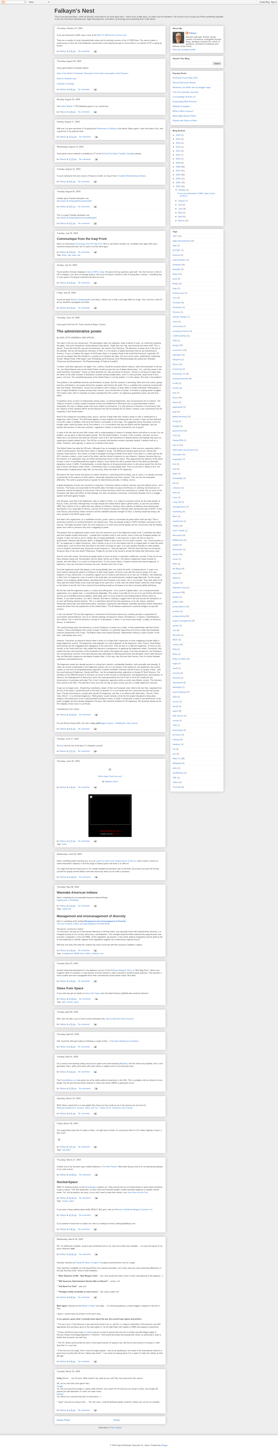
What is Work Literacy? (183, 111)
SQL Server (178, 716)
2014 (178, 143)
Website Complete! (181, 106)
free (174, 393)
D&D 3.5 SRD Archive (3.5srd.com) (111, 35)
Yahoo (175, 782)
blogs (64, 255)
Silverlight (177, 687)
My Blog (176, 568)
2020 (178, 135)
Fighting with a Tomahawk (67, 900)
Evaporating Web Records (185, 101)
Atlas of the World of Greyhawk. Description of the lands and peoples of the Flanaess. (93, 73)
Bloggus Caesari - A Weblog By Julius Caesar (118, 723)
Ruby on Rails (179, 659)
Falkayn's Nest (74, 11)
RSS (175, 649)
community (178, 326)
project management (182, 621)
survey (176, 720)
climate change (179, 317)
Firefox (176, 388)
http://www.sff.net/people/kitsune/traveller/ (74, 201)
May (180, 212)
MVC (175, 564)
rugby (175, 663)
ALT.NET (177, 250)
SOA (175, 697)
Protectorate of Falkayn (106, 128)
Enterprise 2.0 (179, 374)
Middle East (79, 953)
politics (88, 953)
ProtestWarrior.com (69, 1080)
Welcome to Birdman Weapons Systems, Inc (134, 1209)
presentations (179, 606)
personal (177, 592)
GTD (175, 435)
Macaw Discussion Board (184, 82)
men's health (178, 530)
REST (175, 640)
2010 (178, 159)
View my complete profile (184, 49)
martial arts (66, 909)
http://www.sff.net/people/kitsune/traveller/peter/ (77, 218)
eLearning (177, 369)
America (176, 255)
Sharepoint (178, 682)
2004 (178, 182)
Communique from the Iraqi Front (82, 239)
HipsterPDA (178, 440)
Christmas (177, 307)
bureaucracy (178, 293)
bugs (175, 288)
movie (175, 554)
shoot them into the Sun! (137, 1192)
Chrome (176, 312)
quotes (176, 625)
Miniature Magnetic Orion (120, 970)
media (175, 526)
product (176, 611)
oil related (88, 1332)
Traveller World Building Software (132, 176)
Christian (177, 302)
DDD (175, 340)
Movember (177, 549)
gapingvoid (178, 407)
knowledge (177, 478)
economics (177, 350)
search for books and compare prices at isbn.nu (116, 861)
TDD (175, 725)
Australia (177, 264)
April (180, 216)
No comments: (84, 51)
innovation (177, 454)
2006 (178, 175)
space (76, 1002)
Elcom (175, 364)
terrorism (177, 735)
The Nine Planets (110, 1167)
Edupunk (177, 359)
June (180, 209)
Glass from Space (70, 988)
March (181, 220)
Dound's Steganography (81, 299)
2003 (178, 186)
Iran (174, 464)
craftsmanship (179, 336)
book (175, 279)
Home (117, 1420)
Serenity (176, 678)
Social (175, 706)
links (175, 492)
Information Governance (184, 450)
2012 (178, 151)
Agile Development (181, 241)
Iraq (69, 255)
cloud (175, 321)
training (176, 739)
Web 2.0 (176, 758)
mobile (176, 545)
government (178, 431)
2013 (178, 147)
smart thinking (179, 692)
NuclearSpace (67, 1182)
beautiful (176, 269)
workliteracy (178, 773)
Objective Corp (179, 587)
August (181, 201)
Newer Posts (63, 1420)
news (74, 255)
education (177, 355)
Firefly (175, 383)
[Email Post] (95, 51)
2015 (178, 139)
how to (176, 445)
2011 (178, 155)
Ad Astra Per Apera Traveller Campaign (117, 154)
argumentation (179, 260)
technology (178, 730)
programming (179, 616)
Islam (175, 473)
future (175, 402)
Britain (175, 283)
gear (63, 1002)
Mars (68, 1150)
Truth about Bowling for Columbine (123, 1041)
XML (175, 777)
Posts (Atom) (115, 1428)
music (175, 559)
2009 (178, 163)
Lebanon (177, 488)
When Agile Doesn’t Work (184, 116)
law (174, 483)
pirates (176, 597)
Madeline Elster (111, 781)
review (176, 644)
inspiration (177, 459)
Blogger (164, 1445)
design (176, 345)
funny (64, 844)
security (176, 673)
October (182, 190)
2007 (178, 170)
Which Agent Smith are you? (110, 776)
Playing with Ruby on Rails (185, 120)
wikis (175, 768)
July (180, 204)
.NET (175, 236)
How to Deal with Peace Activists (120, 1019)
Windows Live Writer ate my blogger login (192, 87)
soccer (176, 701)
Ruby (175, 654)
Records (176, 635)
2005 (178, 178)
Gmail (175, 421)
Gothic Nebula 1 (67, 106)
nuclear (70, 1002)
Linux (175, 497)
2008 (178, 167)
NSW (175, 578)
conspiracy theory (181, 331)
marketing (177, 511)
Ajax (175, 245)
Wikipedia (123, 1063)
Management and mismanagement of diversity (91, 916)
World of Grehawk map (66, 78)
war (78, 255)
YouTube (177, 787)
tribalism (95, 953)
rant (174, 630)
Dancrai (60, 746)
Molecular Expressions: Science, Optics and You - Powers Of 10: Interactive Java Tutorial (94, 1108)
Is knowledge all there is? (184, 97)
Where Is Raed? (88, 1306)
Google (60, 1386)
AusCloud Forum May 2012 (185, 78)
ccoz (175, 298)
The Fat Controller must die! (185, 92)
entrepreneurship (180, 378)
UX (174, 749)
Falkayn (60, 1394)
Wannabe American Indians (77, 892)
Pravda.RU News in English (87, 1263)
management (67, 953)
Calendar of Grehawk (65, 84)
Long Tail (177, 502)
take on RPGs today (95, 272)
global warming (179, 416)
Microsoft (177, 535)
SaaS (175, 668)
